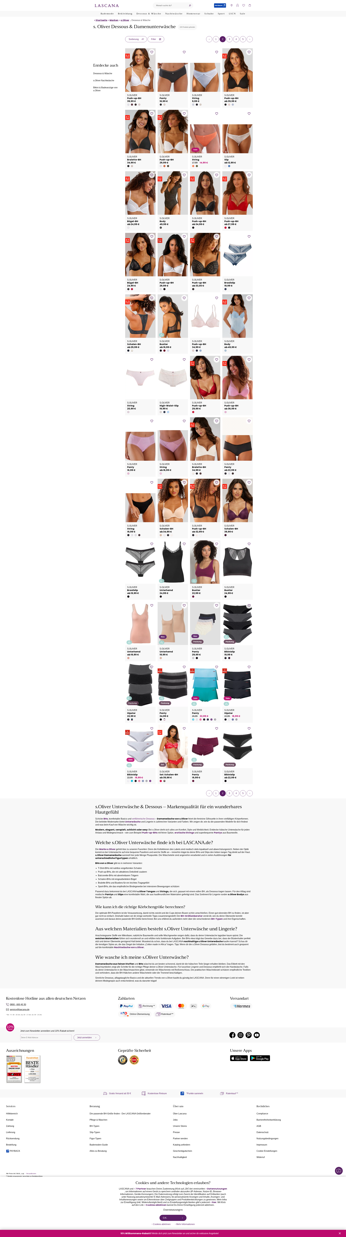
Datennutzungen (217, 1188)
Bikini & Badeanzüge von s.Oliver (105, 89)
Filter (153, 39)
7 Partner (141, 1188)
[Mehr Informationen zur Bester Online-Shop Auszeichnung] (14, 1069)
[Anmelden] (237, 5)
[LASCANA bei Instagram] (240, 1035)
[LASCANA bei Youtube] (257, 1035)
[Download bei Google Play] (260, 1058)
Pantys (218, 832)
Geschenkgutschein (182, 1151)
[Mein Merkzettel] (244, 5)
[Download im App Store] (239, 1058)
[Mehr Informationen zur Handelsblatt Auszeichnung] (32, 1069)
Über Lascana (180, 1113)
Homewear (193, 14)
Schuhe (209, 14)
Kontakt (9, 1120)
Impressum (262, 1145)
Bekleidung (125, 14)
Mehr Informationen (185, 1224)
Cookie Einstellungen (267, 1151)
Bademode (107, 14)
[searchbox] (170, 5)
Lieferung (10, 1132)
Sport (221, 14)
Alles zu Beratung (98, 1151)
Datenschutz (263, 1132)
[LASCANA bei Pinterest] (249, 1035)
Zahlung (10, 1126)
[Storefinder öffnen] (231, 5)
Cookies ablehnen (156, 1205)
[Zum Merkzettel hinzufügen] (152, 52)
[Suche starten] (190, 5)
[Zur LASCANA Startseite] (106, 5)
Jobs (175, 1120)
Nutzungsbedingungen (267, 1138)
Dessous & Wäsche (149, 14)
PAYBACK (15, 1151)
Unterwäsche (133, 821)
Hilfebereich (12, 1113)
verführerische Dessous (143, 819)
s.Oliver (125, 20)
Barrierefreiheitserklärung (269, 1120)
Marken (114, 20)
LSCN (232, 14)
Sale (242, 14)
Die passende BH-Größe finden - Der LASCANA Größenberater (120, 1113)
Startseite (101, 20)
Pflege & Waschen (98, 1120)
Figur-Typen (95, 1138)
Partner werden (180, 1138)
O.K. (165, 1218)
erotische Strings (184, 832)
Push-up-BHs (149, 832)
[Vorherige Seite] (209, 39)
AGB (259, 1126)
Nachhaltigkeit (180, 1157)
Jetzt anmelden (84, 1037)
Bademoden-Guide (99, 1145)
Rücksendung (12, 1138)
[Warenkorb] (250, 5)
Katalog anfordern (181, 1145)
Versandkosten (31, 1173)
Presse (176, 1132)
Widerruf (261, 1157)
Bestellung (11, 1145)
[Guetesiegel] (134, 1060)
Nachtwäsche (174, 14)
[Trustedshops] (122, 1060)
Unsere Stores (180, 1126)
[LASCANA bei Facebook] (232, 1035)
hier (214, 1202)
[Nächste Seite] (250, 39)
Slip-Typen (95, 1132)
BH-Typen (94, 1126)
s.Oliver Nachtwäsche (103, 80)
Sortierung (134, 39)
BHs (106, 818)
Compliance (262, 1113)
